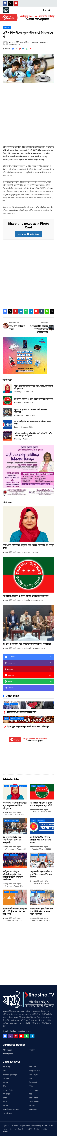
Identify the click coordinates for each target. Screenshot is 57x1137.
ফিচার (30, 1078)
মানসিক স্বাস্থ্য (33, 1090)
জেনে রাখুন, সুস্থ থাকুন (10, 1075)
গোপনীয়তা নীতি (20, 1129)
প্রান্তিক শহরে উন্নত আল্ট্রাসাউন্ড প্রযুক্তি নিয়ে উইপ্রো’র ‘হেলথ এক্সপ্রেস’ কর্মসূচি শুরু (13, 875)
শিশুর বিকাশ (32, 1050)
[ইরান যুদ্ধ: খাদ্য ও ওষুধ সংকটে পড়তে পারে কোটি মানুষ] (28, 719)
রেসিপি (5, 1098)
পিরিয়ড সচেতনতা (7, 1050)
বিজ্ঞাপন (44, 1129)
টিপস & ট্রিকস (33, 1075)
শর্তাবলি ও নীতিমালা (33, 1129)
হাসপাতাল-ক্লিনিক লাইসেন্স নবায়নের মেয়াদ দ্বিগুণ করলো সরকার (40, 840)
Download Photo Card (28, 234)
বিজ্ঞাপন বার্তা (6, 1067)
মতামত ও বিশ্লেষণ (8, 1090)
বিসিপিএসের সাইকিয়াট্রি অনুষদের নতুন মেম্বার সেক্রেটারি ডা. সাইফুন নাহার (15, 805)
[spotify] (26, 1036)
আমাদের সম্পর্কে (7, 1129)
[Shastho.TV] (6, 10)
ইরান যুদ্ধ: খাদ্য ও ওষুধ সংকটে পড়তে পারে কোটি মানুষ (28, 726)
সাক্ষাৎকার (5, 1105)
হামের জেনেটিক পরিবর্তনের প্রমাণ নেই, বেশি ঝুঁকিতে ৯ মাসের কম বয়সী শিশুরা (15, 911)
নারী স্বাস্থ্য (6, 1078)
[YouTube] (21, 1036)
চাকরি (4, 1071)
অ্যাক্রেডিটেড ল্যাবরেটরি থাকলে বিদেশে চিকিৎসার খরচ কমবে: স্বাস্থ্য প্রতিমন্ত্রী (41, 911)
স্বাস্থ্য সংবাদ (33, 1109)
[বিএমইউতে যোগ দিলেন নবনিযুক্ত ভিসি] (28, 705)
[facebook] (5, 1036)
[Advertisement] (28, 116)
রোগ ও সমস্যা (33, 1098)
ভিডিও (31, 1086)
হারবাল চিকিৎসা (7, 1113)
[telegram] (32, 1036)
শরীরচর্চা (5, 1102)
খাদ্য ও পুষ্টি (32, 1067)
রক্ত (30, 1094)
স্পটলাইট (32, 1105)
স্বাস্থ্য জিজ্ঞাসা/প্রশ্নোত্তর (11, 1109)
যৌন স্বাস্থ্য (6, 1094)
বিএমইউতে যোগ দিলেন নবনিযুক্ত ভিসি (21, 712)
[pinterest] (16, 1036)
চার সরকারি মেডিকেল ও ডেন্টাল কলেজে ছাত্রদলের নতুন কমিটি (33, 399)
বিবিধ (4, 1086)
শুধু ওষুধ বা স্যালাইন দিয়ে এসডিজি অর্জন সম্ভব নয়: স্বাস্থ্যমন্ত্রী (27, 644)
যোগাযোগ (5, 1132)
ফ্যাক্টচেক (5, 1082)
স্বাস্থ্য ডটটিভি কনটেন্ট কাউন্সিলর (20, 42)
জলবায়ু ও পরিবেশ (34, 1071)
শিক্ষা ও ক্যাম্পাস (34, 1102)
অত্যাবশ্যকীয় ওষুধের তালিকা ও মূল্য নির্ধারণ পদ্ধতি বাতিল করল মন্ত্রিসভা (41, 874)
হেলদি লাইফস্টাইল (8, 1054)
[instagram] (10, 1036)
